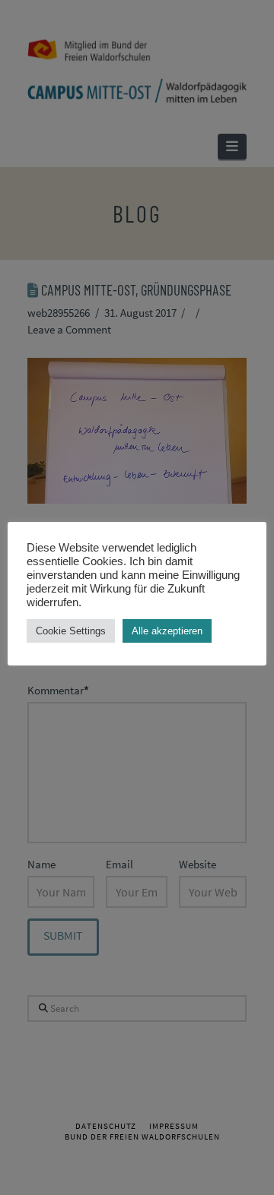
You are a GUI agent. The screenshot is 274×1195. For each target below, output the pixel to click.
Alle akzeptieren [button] (167, 631)
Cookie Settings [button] (71, 631)
